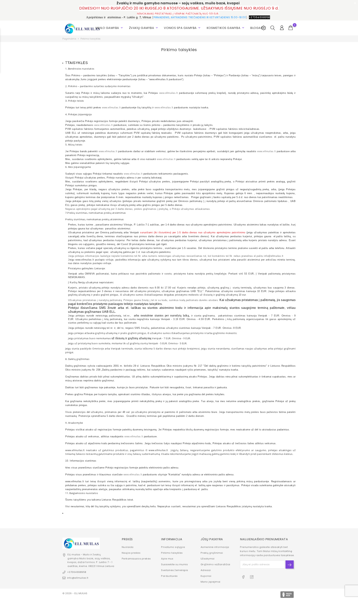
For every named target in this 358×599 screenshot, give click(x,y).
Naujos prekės (131, 553)
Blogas (256, 28)
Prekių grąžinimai (212, 553)
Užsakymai (208, 558)
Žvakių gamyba (144, 28)
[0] (290, 27)
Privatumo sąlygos (173, 547)
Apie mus (167, 558)
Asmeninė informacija (215, 547)
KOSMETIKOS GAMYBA (226, 28)
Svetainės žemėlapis (174, 570)
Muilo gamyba (109, 28)
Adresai (206, 570)
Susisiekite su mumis (174, 564)
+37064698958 (76, 572)
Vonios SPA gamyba (182, 28)
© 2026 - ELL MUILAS (74, 593)
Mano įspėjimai (210, 582)
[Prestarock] (287, 594)
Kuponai (206, 576)
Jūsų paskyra (212, 539)
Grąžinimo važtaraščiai (215, 564)
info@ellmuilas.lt (77, 578)
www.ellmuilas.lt (168, 93)
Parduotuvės (169, 576)
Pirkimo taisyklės (172, 553)
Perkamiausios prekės (136, 558)
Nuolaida (128, 547)
